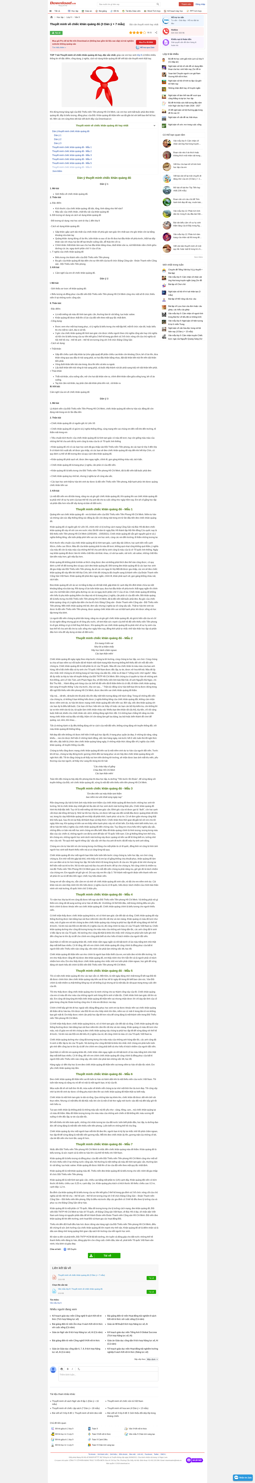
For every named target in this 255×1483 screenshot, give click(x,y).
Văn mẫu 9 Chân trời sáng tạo (142, 1434)
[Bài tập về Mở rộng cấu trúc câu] (164, 300)
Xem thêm (198, 257)
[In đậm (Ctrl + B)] (67, 1369)
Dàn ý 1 (57, 135)
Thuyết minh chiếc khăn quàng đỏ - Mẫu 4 (72, 159)
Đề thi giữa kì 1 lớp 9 (64, 1439)
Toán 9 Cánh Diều (99, 1439)
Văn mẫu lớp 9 (55, 1303)
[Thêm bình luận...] (108, 1376)
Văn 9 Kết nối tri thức (138, 1428)
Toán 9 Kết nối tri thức (101, 1434)
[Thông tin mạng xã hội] (194, 1464)
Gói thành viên (102, 1454)
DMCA (163, 1454)
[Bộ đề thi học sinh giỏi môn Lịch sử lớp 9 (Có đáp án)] (164, 60)
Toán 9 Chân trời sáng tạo (103, 1445)
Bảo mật (132, 1454)
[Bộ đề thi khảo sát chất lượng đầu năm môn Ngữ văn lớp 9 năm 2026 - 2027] (164, 104)
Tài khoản (91, 1454)
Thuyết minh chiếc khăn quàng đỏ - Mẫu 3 (72, 155)
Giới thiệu (113, 1454)
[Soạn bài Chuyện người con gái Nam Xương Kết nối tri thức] (164, 75)
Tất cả (57, 11)
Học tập (60, 17)
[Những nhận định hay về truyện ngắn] (164, 89)
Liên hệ (140, 1454)
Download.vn (51, 17)
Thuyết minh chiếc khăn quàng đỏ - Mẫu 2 (72, 151)
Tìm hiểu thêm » (59, 47)
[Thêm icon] (61, 1369)
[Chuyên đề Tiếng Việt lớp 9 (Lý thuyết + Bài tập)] (164, 271)
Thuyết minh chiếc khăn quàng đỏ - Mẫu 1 (72, 147)
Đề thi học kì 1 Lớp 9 (64, 1445)
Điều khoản (123, 1454)
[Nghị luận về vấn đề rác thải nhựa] (164, 118)
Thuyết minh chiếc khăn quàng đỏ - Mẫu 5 (72, 163)
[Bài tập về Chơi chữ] (164, 285)
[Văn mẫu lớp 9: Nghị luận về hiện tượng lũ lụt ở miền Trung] (164, 322)
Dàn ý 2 (57, 139)
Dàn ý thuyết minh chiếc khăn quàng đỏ (70, 131)
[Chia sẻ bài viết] (156, 32)
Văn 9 (77, 17)
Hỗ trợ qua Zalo (147, 47)
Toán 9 (95, 1428)
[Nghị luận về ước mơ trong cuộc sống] (164, 126)
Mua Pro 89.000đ (146, 42)
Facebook (148, 1454)
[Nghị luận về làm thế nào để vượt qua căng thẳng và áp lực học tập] (164, 96)
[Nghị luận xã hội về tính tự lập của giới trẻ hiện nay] (164, 82)
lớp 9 (139, 55)
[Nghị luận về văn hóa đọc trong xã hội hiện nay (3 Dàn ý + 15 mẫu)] (164, 329)
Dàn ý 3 (57, 143)
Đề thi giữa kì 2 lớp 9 (64, 1428)
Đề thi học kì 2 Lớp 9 (64, 1434)
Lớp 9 (69, 17)
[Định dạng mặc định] (78, 1369)
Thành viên (186, 4)
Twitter (156, 1454)
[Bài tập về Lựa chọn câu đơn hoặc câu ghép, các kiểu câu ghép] (164, 307)
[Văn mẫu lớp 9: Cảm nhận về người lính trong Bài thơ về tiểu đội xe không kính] (164, 314)
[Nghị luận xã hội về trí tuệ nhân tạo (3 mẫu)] (164, 293)
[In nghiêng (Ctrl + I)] (72, 1369)
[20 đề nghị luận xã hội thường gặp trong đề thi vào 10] (164, 111)
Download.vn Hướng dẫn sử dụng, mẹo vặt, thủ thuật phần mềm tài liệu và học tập (63, 4)
